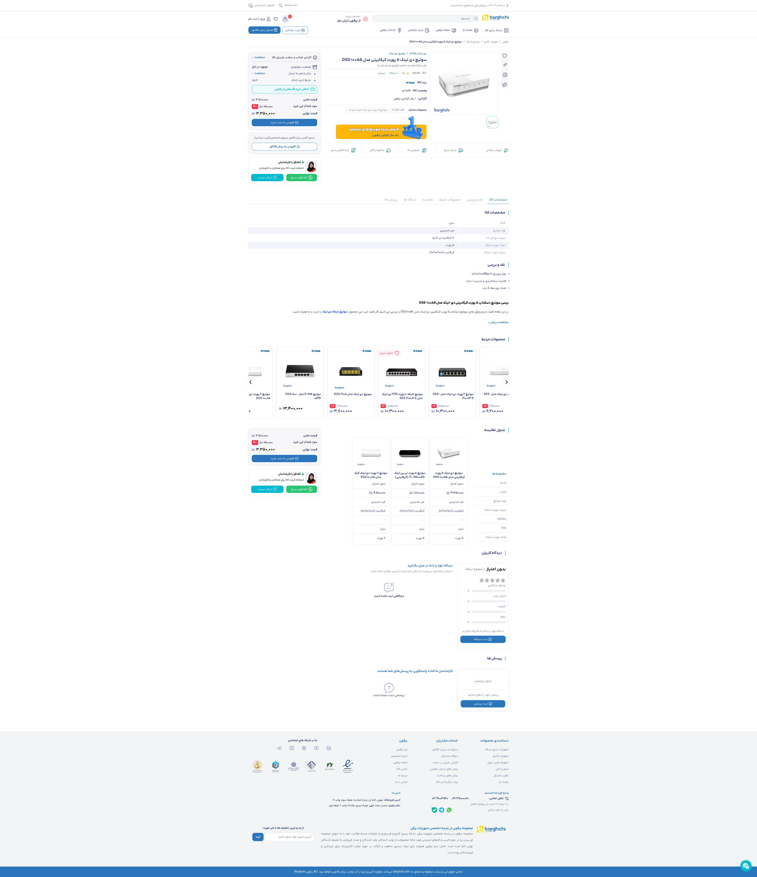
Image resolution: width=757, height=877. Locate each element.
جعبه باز (467, 30)
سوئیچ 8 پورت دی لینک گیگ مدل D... (367, 110)
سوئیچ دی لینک (397, 53)
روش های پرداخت (447, 775)
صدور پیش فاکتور (262, 30)
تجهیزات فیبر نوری (498, 762)
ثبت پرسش (481, 704)
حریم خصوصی (399, 756)
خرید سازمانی (415, 30)
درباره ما (402, 775)
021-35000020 (290, 5)
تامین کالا (402, 769)
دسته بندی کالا (493, 30)
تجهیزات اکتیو (491, 41)
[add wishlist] (504, 55)
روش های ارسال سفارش (444, 769)
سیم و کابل (502, 769)
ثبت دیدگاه (481, 639)
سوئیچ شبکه (473, 41)
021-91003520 (440, 798)
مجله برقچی (443, 30)
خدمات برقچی (388, 30)
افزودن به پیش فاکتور (282, 146)
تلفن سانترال (501, 775)
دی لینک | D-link (417, 53)
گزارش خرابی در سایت (445, 762)
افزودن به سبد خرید (282, 122)
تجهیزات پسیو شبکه (497, 749)
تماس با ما (401, 782)
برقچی (505, 41)
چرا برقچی (401, 749)
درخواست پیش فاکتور (445, 749)
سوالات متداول (449, 756)
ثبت (257, 837)
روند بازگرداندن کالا (447, 782)
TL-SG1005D (398, 110)
